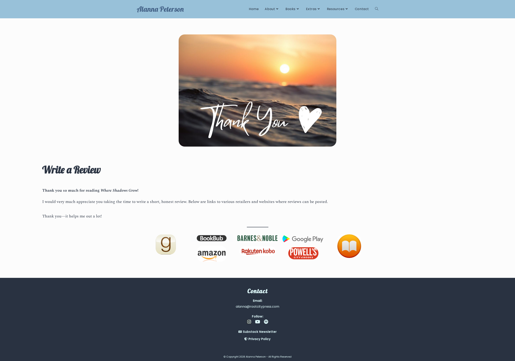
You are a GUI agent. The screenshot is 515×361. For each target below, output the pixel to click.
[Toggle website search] (376, 9)
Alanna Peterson (160, 8)
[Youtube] (257, 322)
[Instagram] (249, 322)
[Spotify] (266, 322)
